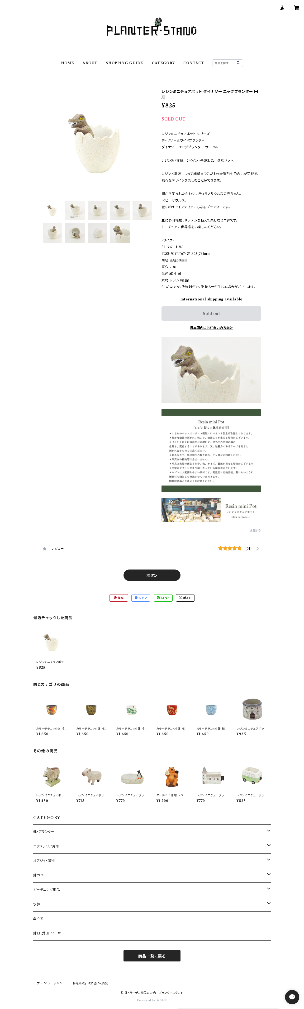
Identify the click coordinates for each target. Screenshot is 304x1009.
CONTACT (193, 63)
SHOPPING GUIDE (124, 63)
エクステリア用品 (46, 846)
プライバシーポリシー (51, 983)
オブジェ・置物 (44, 861)
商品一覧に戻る (152, 956)
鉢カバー (40, 875)
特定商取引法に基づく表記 (90, 983)
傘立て (38, 919)
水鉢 (36, 904)
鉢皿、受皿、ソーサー (48, 933)
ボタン (152, 575)
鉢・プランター (44, 832)
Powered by (147, 1000)
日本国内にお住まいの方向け (211, 328)
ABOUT (90, 63)
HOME (67, 63)
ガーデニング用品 (46, 890)
